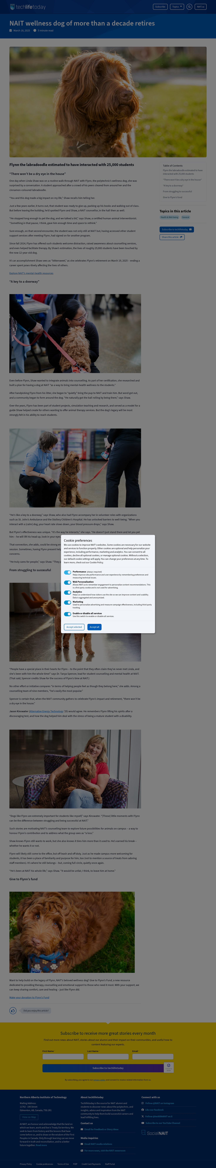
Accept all (94, 627)
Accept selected (74, 627)
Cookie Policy (96, 562)
